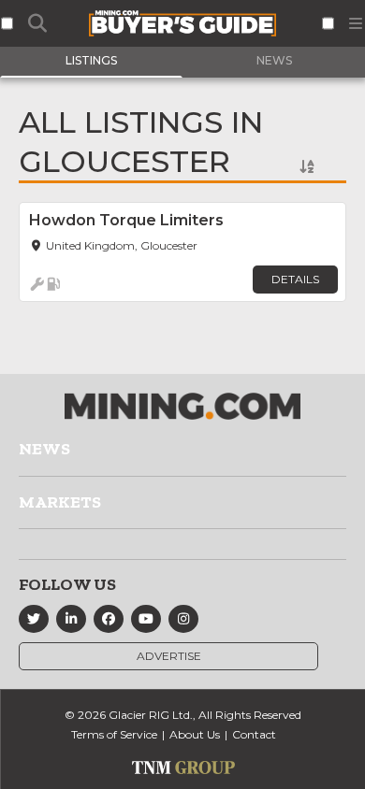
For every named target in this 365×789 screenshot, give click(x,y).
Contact (254, 734)
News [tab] (274, 60)
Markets (60, 502)
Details (295, 279)
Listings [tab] (91, 60)
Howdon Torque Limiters (126, 220)
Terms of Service (114, 734)
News (44, 448)
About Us (194, 734)
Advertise (169, 656)
